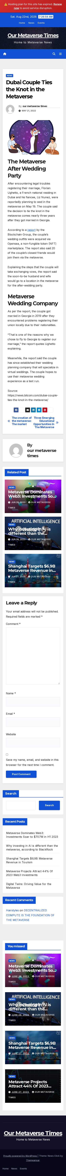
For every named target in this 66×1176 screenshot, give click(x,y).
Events (41, 22)
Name (11, 693)
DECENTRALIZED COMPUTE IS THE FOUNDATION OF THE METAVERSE (30, 915)
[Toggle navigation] (60, 54)
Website (11, 734)
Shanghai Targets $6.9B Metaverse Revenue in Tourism (31, 570)
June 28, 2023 (21, 976)
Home (22, 22)
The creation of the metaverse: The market (22, 421)
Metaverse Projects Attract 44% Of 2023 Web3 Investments (28, 1086)
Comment (13, 624)
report (31, 230)
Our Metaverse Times (33, 35)
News (31, 22)
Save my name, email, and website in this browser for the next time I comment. (32, 762)
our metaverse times (35, 106)
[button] (54, 54)
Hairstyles (12, 910)
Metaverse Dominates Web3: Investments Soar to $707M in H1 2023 (32, 496)
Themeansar (32, 1160)
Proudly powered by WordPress (20, 1155)
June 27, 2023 (21, 1053)
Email (10, 713)
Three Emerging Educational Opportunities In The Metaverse (43, 422)
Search (10, 793)
